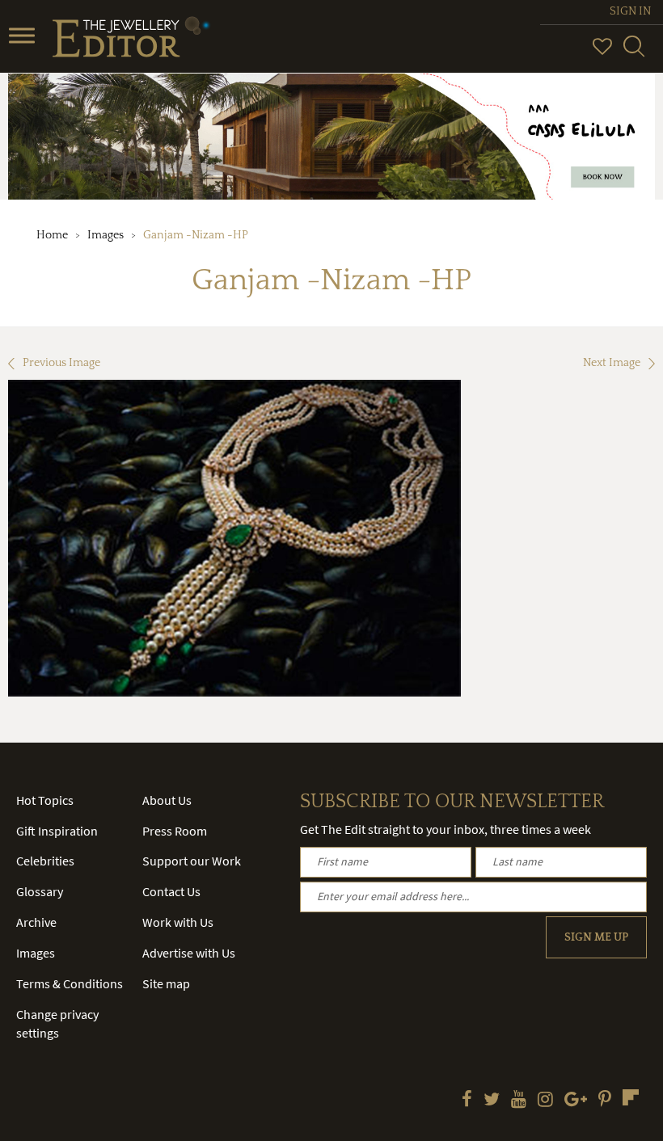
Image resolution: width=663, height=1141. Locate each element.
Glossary (39, 891)
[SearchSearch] (634, 53)
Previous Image (61, 362)
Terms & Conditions (69, 983)
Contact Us (171, 891)
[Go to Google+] (575, 1100)
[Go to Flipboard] (631, 1097)
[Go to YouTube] (518, 1100)
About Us (167, 800)
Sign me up (596, 937)
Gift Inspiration (57, 831)
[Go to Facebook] (467, 1100)
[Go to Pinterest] (604, 1100)
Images (105, 235)
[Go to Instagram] (545, 1100)
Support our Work (191, 861)
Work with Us (177, 922)
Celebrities (45, 861)
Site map (166, 983)
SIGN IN (630, 11)
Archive (36, 922)
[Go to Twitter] (492, 1100)
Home (52, 235)
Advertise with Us (188, 953)
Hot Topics (45, 800)
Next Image (611, 362)
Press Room (174, 831)
